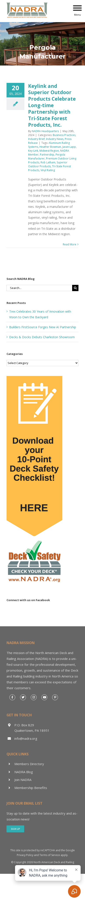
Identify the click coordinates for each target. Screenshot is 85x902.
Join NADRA (22, 779)
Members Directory (29, 764)
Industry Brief (36, 139)
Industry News (54, 139)
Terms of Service (49, 855)
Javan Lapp (69, 147)
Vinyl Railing (48, 170)
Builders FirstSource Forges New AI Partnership (42, 327)
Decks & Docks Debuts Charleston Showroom (42, 337)
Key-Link (33, 151)
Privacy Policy (25, 855)
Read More (69, 244)
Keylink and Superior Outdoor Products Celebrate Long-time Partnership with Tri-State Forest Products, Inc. (52, 105)
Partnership (47, 154)
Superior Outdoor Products (47, 164)
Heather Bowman (50, 147)
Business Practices (64, 135)
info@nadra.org (25, 738)
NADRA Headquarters (45, 131)
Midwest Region (49, 151)
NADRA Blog (23, 772)
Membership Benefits (30, 788)
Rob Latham (48, 162)
